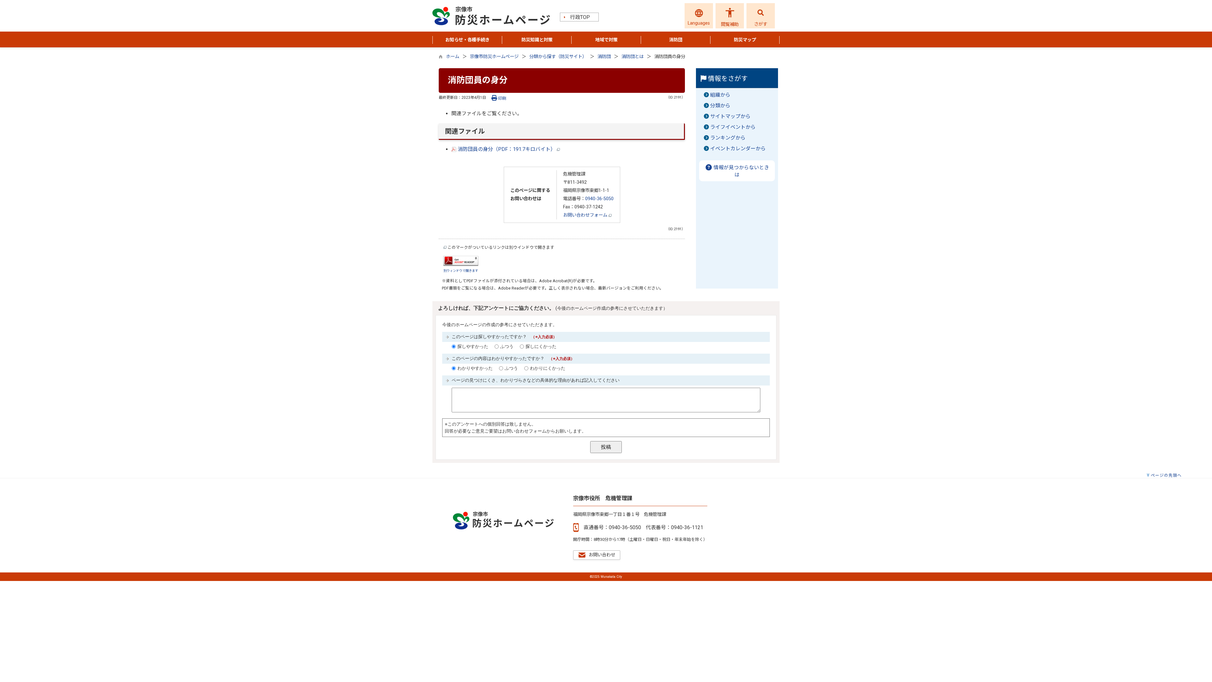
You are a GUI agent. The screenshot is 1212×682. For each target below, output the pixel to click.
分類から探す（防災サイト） (558, 56)
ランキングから (728, 138)
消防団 (604, 56)
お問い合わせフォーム (586, 215)
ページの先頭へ (1166, 475)
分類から (720, 106)
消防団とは (632, 56)
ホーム (452, 56)
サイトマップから (730, 116)
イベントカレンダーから (738, 149)
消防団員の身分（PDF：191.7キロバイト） (506, 149)
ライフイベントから (733, 127)
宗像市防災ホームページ (494, 56)
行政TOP (580, 17)
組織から (720, 95)
